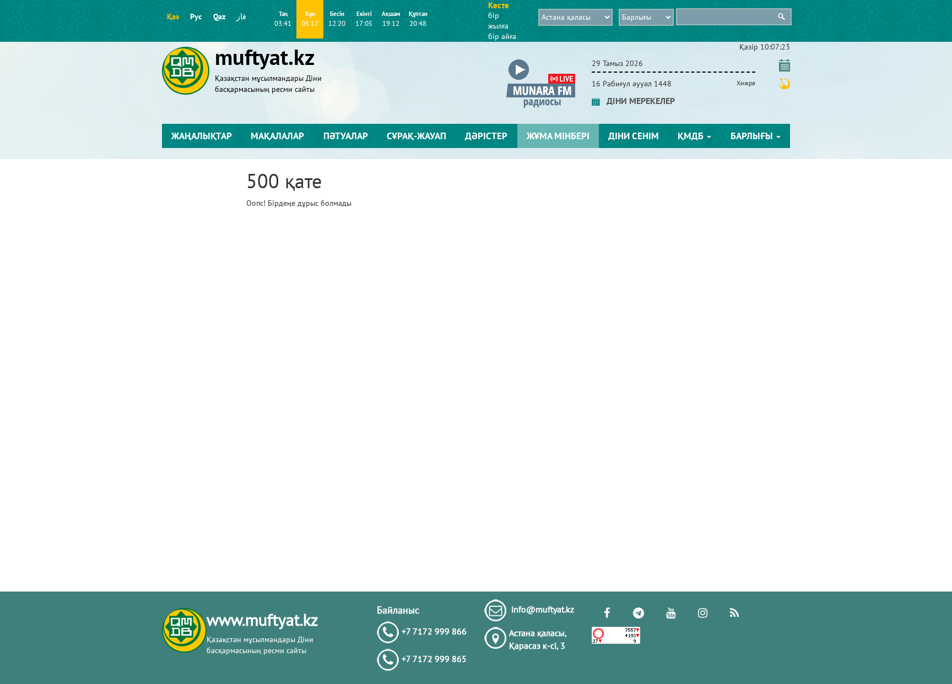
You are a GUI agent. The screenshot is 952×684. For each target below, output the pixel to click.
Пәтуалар (345, 136)
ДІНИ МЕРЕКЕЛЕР (637, 100)
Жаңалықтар (201, 136)
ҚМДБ (692, 136)
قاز (241, 16)
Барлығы (753, 136)
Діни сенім (633, 136)
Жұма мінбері (558, 136)
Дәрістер (486, 136)
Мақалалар (277, 136)
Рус (196, 16)
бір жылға (498, 20)
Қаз (173, 16)
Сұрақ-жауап (416, 136)
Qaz (219, 16)
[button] (540, 61)
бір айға (502, 36)
